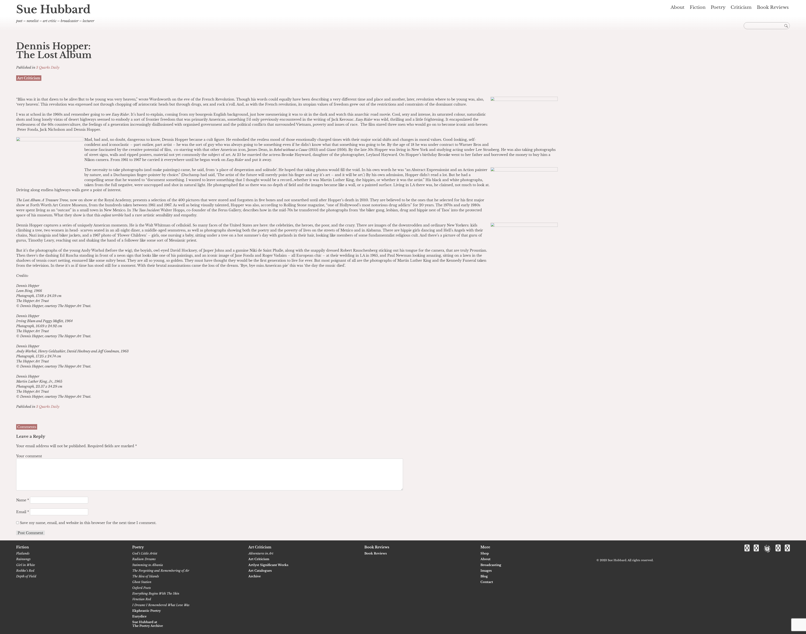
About (677, 7)
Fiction (697, 7)
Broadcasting (490, 565)
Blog (484, 576)
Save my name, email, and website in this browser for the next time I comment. (88, 523)
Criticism (741, 7)
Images (486, 571)
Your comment (29, 456)
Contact (486, 582)
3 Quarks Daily (47, 67)
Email (22, 512)
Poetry (718, 7)
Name (22, 500)
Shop (484, 553)
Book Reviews (773, 7)
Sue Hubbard (53, 9)
